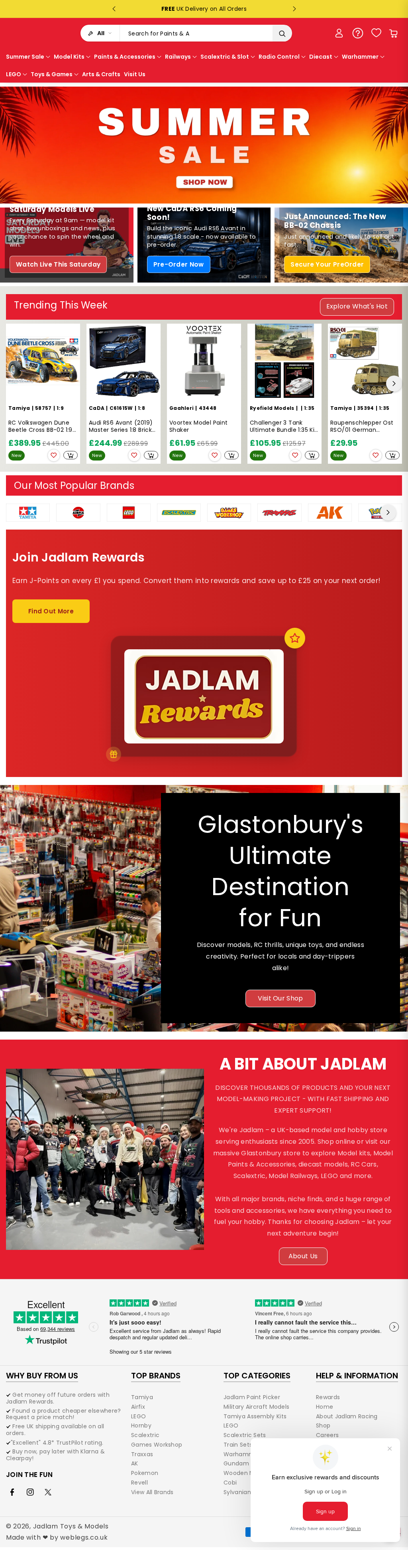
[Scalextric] (179, 512)
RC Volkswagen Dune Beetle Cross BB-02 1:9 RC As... (40, 426)
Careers (327, 1435)
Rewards (328, 1397)
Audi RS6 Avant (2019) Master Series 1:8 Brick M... (121, 426)
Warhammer (242, 1454)
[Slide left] (14, 383)
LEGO (138, 1416)
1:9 (60, 408)
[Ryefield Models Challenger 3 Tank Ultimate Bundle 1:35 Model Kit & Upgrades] (284, 361)
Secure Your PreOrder (327, 264)
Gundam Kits (242, 1463)
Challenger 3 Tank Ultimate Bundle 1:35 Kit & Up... (283, 426)
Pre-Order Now (178, 264)
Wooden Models (247, 1473)
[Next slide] (294, 9)
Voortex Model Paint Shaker (198, 426)
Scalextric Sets (245, 1435)
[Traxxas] (279, 512)
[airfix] (78, 512)
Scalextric (145, 1435)
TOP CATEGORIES (257, 1375)
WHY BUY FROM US (42, 1375)
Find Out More (51, 611)
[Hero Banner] (204, 145)
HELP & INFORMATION (357, 1375)
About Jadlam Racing (347, 1416)
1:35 (309, 408)
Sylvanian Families (250, 1492)
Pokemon (144, 1473)
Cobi (230, 1483)
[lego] (129, 512)
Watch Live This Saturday (58, 264)
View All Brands (152, 1492)
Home (324, 1407)
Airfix (138, 1407)
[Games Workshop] (229, 512)
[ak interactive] (330, 512)
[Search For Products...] (282, 33)
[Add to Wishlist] (53, 455)
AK (134, 1463)
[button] (393, 33)
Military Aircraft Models (256, 1407)
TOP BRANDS (155, 1375)
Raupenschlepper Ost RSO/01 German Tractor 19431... (362, 426)
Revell (139, 1483)
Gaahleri (181, 408)
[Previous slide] (114, 9)
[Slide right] (394, 383)
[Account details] (339, 33)
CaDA (96, 408)
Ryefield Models (272, 408)
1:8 (141, 408)
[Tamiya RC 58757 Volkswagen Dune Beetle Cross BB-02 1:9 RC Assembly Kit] (43, 361)
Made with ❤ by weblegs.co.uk (57, 1537)
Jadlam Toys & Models (71, 1526)
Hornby (141, 1425)
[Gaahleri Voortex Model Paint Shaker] (204, 361)
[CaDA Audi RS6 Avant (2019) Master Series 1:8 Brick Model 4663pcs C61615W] (123, 361)
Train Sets (238, 1445)
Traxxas (142, 1454)
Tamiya (19, 408)
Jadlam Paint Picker (252, 1397)
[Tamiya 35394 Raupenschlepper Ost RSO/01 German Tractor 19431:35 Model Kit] (365, 361)
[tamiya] (28, 512)
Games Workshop (156, 1445)
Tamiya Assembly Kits (255, 1416)
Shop (323, 1425)
